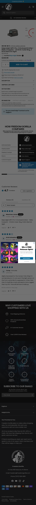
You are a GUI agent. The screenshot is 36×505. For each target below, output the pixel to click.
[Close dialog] (34, 243)
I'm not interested (26, 261)
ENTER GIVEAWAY (26, 258)
